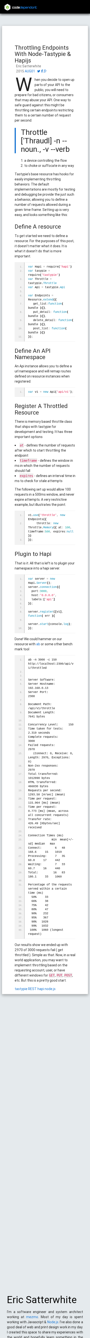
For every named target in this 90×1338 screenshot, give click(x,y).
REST (32, 989)
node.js (50, 989)
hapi (40, 989)
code (24, 7)
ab (38, 644)
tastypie (21, 989)
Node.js (52, 1322)
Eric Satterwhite (42, 1300)
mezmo (32, 1317)
